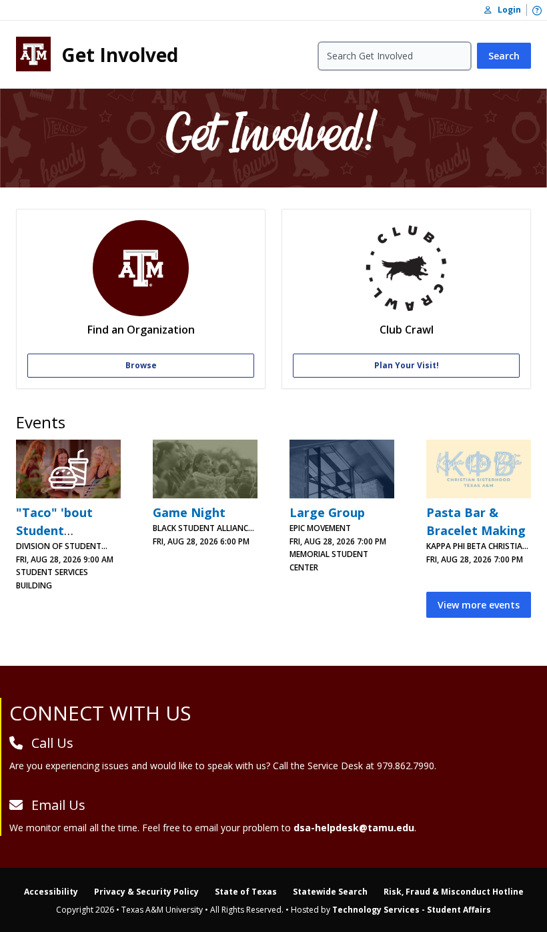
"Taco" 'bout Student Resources (54, 530)
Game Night (189, 512)
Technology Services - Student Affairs (411, 909)
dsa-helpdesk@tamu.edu (354, 827)
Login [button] (506, 9)
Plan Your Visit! (406, 365)
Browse (141, 365)
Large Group (327, 512)
